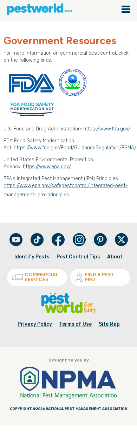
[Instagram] (79, 239)
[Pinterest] (101, 245)
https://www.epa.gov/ (47, 167)
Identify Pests (32, 257)
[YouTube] (16, 245)
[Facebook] (59, 245)
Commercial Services (42, 277)
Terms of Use (75, 324)
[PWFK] (68, 312)
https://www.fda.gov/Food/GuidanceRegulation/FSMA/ (75, 148)
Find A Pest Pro (100, 277)
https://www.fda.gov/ (106, 129)
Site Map (109, 324)
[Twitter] (121, 239)
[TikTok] (38, 245)
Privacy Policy (35, 324)
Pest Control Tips (78, 257)
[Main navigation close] (126, 10)
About (115, 257)
